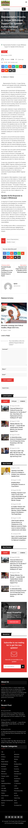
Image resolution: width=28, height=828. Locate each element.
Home (3, 30)
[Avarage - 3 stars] (4, 341)
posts (15, 793)
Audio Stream (4, 761)
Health (3, 781)
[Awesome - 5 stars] (7, 341)
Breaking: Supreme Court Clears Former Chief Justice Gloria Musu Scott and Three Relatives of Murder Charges (18, 496)
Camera (16, 766)
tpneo (15, 283)
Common (22, 401)
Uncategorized (17, 805)
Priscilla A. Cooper (11, 242)
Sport (15, 800)
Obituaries (3, 790)
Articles (16, 759)
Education (16, 771)
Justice (3, 786)
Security (16, 795)
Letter (15, 786)
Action (3, 754)
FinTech (16, 776)
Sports (3, 803)
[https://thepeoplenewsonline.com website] (11, 59)
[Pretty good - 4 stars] (6, 341)
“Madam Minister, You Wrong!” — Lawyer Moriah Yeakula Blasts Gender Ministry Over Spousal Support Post (17, 427)
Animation (16, 757)
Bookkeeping (4, 764)
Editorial (3, 771)
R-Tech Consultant (18, 823)
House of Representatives (12, 239)
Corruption (4, 769)
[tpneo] (13, 59)
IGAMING (16, 781)
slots (2, 798)
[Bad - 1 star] (1, 341)
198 (2, 752)
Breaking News (18, 764)
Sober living (17, 798)
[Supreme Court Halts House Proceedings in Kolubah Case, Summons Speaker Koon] (5, 471)
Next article (23, 265)
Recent (5, 401)
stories (16, 803)
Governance (17, 778)
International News (6, 783)
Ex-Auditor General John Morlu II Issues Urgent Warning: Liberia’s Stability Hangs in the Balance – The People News (18, 510)
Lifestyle (16, 788)
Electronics (4, 773)
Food (2, 778)
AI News (3, 757)
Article (3, 759)
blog (15, 761)
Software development (7, 800)
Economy (16, 769)
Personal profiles (18, 790)
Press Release (5, 795)
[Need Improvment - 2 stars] (3, 341)
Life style (3, 788)
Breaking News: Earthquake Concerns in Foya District (18, 484)
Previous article (6, 265)
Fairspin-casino (5, 776)
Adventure (16, 754)
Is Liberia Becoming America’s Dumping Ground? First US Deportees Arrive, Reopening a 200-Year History (18, 441)
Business (3, 766)
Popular (14, 401)
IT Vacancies (17, 783)
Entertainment (17, 773)
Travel (2, 805)
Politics (8, 30)
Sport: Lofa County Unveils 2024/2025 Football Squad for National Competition (19, 538)
